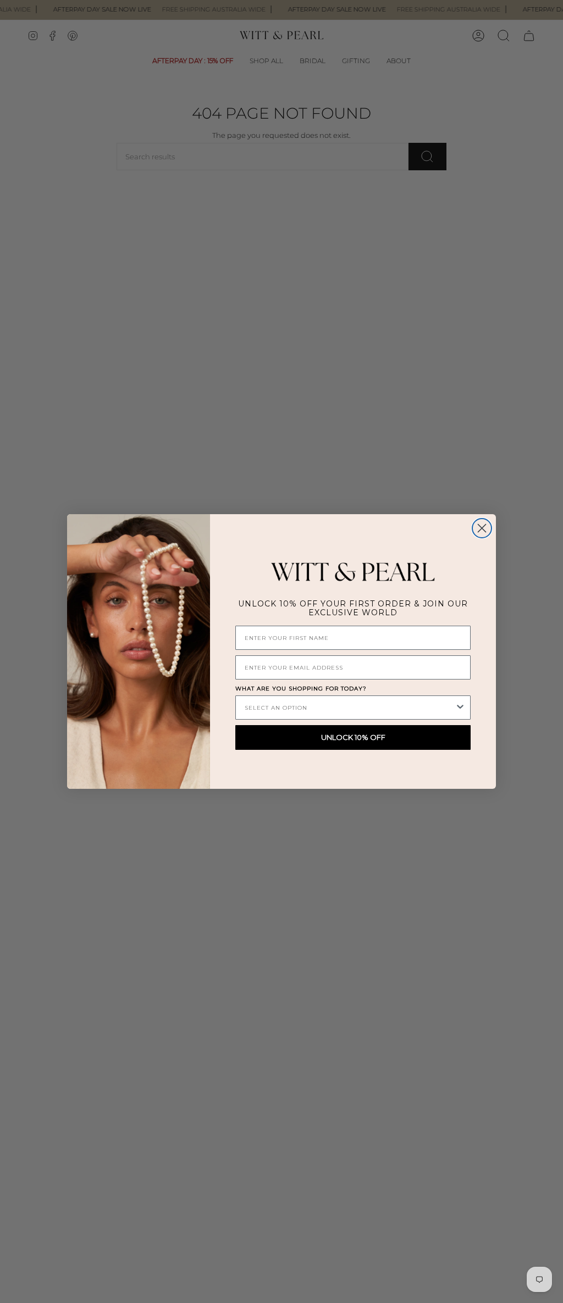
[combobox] (350, 707)
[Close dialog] (482, 528)
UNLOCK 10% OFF (353, 737)
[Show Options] (460, 707)
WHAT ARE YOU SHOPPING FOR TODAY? (301, 688)
